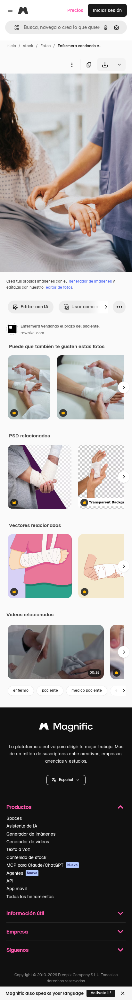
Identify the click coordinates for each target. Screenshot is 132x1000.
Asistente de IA (21, 826)
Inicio (11, 45)
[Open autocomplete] (14, 27)
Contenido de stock (26, 857)
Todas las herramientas (30, 896)
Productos (18, 806)
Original (41, 86)
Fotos (45, 45)
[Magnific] (66, 728)
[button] (66, 780)
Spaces (14, 818)
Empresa (17, 931)
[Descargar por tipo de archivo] (119, 64)
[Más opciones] (71, 64)
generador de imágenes (90, 281)
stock (28, 45)
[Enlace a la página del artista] (12, 330)
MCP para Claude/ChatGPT (42, 865)
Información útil (25, 913)
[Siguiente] (105, 307)
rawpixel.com (32, 333)
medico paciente (86, 690)
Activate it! (101, 993)
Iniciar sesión (107, 10)
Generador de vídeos (27, 842)
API (9, 881)
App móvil (16, 888)
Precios (75, 10)
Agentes (21, 873)
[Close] (123, 993)
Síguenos (17, 949)
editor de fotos (59, 287)
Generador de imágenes (30, 834)
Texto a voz (18, 849)
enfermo (21, 690)
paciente (50, 690)
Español (66, 779)
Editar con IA (34, 307)
